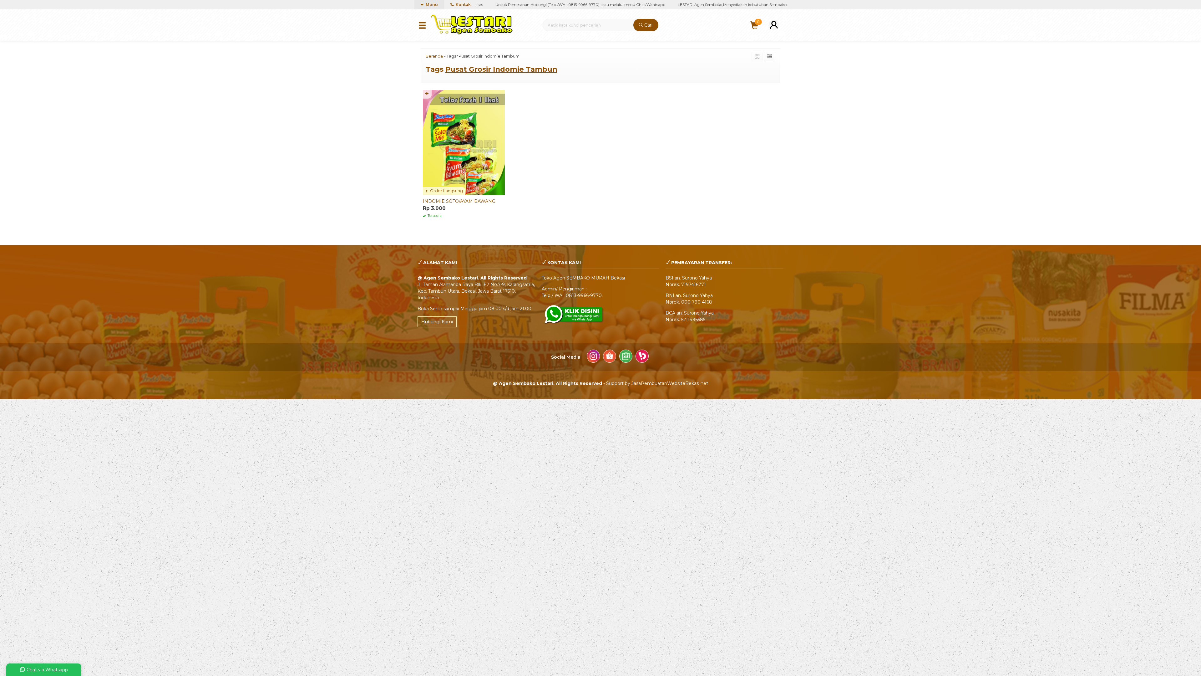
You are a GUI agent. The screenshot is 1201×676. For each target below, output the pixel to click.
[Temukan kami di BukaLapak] (642, 357)
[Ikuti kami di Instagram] (593, 357)
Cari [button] (647, 25)
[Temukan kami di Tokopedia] (625, 357)
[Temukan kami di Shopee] (609, 357)
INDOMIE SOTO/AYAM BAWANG (459, 201)
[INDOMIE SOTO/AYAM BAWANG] (464, 142)
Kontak (463, 4)
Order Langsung (446, 190)
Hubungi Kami (437, 322)
